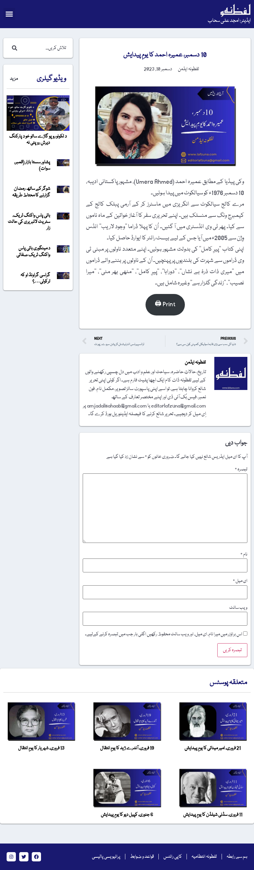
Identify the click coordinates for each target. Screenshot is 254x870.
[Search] (13, 48)
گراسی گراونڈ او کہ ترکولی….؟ (35, 278)
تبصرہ (241, 469)
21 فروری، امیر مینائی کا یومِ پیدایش (213, 748)
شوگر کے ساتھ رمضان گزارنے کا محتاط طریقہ (31, 192)
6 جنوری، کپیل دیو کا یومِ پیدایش (127, 814)
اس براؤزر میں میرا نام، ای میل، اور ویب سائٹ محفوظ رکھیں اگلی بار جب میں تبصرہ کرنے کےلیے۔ (163, 634)
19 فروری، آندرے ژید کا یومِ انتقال (127, 748)
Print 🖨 (165, 304)
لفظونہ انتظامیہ (204, 856)
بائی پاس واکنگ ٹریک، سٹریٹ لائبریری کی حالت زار (29, 222)
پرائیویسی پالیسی (106, 856)
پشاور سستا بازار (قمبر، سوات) (32, 165)
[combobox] (44, 48)
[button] (9, 14)
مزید (14, 78)
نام (243, 554)
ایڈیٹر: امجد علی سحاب (229, 21)
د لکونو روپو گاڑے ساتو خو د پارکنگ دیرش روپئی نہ (38, 139)
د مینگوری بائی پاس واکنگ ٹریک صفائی (33, 251)
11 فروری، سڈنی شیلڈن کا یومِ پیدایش (212, 814)
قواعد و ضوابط (142, 856)
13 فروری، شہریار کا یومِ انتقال (41, 748)
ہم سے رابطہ (237, 856)
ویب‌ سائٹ (238, 607)
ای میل (240, 581)
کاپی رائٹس (172, 856)
